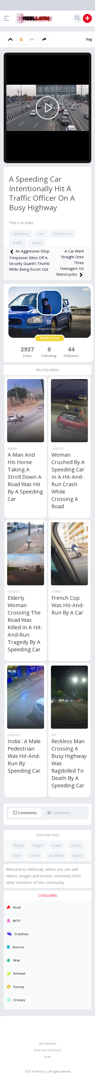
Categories (47, 895)
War (16, 960)
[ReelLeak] (33, 18)
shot (17, 855)
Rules (47, 1057)
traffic (17, 242)
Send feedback (47, 1043)
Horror (18, 947)
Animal (12, 448)
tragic (38, 845)
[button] (7, 18)
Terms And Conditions (47, 1050)
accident (56, 855)
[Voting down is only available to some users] (31, 39)
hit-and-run (62, 233)
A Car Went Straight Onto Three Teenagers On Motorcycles (70, 263)
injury (77, 855)
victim (36, 242)
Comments (27, 812)
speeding (20, 233)
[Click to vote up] (10, 39)
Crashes (57, 448)
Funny (18, 986)
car (40, 233)
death (19, 845)
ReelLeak (40, 1071)
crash (56, 845)
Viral (17, 907)
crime (35, 855)
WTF (53, 735)
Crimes (56, 591)
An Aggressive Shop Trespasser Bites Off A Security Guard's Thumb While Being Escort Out (29, 260)
